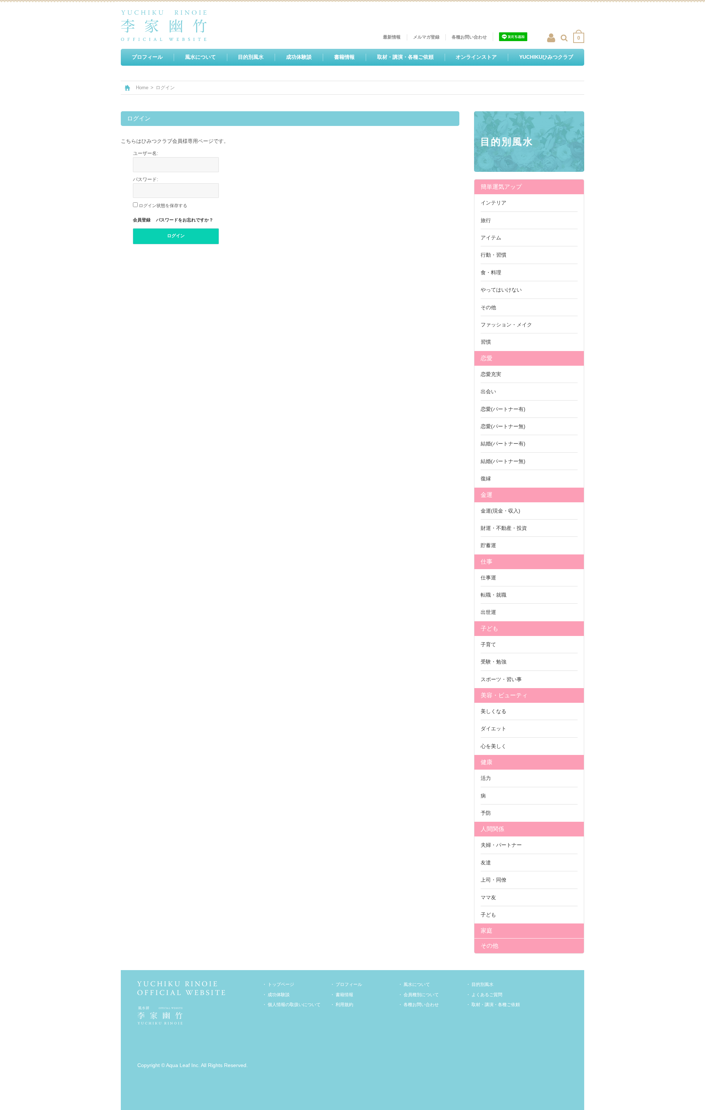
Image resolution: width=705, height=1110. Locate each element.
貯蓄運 (488, 545)
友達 (486, 862)
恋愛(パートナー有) (503, 409)
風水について (417, 984)
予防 (486, 813)
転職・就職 (493, 595)
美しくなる (493, 711)
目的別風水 (482, 984)
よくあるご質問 (486, 994)
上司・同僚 (493, 880)
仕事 (486, 561)
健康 (486, 762)
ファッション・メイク (506, 325)
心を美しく (493, 746)
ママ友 (488, 897)
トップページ (281, 984)
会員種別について (421, 994)
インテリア (493, 203)
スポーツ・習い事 (501, 679)
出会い (488, 391)
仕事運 (488, 578)
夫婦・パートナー (501, 845)
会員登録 (142, 220)
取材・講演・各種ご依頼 (495, 1004)
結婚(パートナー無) (503, 461)
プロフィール (349, 984)
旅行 (486, 220)
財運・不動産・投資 (504, 528)
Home (142, 87)
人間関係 (492, 829)
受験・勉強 (493, 662)
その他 (488, 307)
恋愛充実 (491, 374)
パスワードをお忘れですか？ (184, 220)
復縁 (486, 478)
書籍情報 (344, 994)
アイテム (491, 238)
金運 (486, 495)
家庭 (486, 931)
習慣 (486, 342)
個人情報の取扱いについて (294, 1004)
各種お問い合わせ (421, 1004)
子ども (489, 628)
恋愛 (486, 358)
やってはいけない (501, 290)
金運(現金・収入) (500, 511)
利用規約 (344, 1004)
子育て (488, 644)
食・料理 (491, 272)
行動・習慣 (493, 255)
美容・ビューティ (504, 695)
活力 (486, 778)
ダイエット (493, 728)
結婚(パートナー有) (503, 443)
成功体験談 (279, 994)
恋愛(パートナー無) (503, 426)
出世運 (488, 612)
